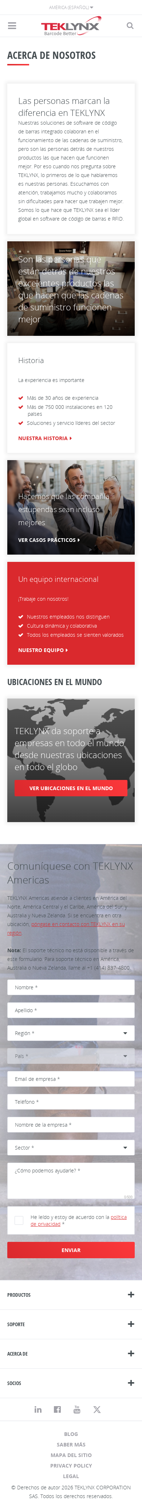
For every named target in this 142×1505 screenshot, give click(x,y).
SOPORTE (16, 1324)
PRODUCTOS (19, 1294)
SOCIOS (14, 1383)
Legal (71, 1476)
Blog (71, 1433)
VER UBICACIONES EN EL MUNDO (71, 788)
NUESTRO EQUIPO (41, 650)
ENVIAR (71, 1250)
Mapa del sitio (71, 1455)
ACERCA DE (17, 1353)
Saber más (71, 1444)
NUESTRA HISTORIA (43, 438)
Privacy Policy (71, 1465)
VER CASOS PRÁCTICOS (47, 539)
